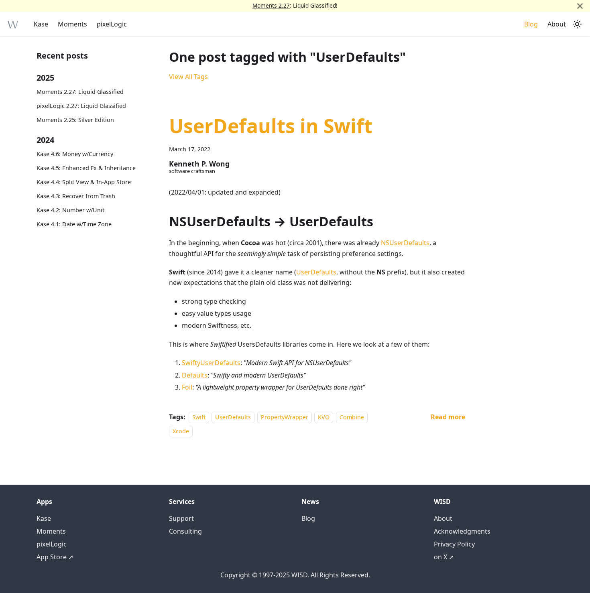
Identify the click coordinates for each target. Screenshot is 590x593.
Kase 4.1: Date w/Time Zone (74, 224)
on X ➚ (444, 556)
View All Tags (188, 76)
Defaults (195, 375)
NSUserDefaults (405, 242)
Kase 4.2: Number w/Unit (70, 210)
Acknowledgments (462, 531)
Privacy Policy (454, 544)
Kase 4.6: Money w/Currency (75, 154)
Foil (187, 387)
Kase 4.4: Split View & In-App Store (84, 182)
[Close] (580, 6)
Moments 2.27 (271, 5)
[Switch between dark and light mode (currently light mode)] (577, 24)
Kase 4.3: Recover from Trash (76, 196)
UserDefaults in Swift (270, 126)
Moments (72, 24)
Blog (531, 24)
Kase (41, 24)
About (556, 24)
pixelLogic (112, 24)
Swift (198, 417)
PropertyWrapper (284, 417)
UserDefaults (316, 272)
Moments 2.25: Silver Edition (75, 120)
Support (181, 518)
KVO (324, 417)
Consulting (185, 531)
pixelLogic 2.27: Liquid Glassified (81, 106)
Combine (352, 417)
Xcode (181, 431)
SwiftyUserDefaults (211, 362)
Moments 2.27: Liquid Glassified (80, 91)
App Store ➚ (55, 556)
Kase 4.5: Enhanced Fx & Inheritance (86, 168)
